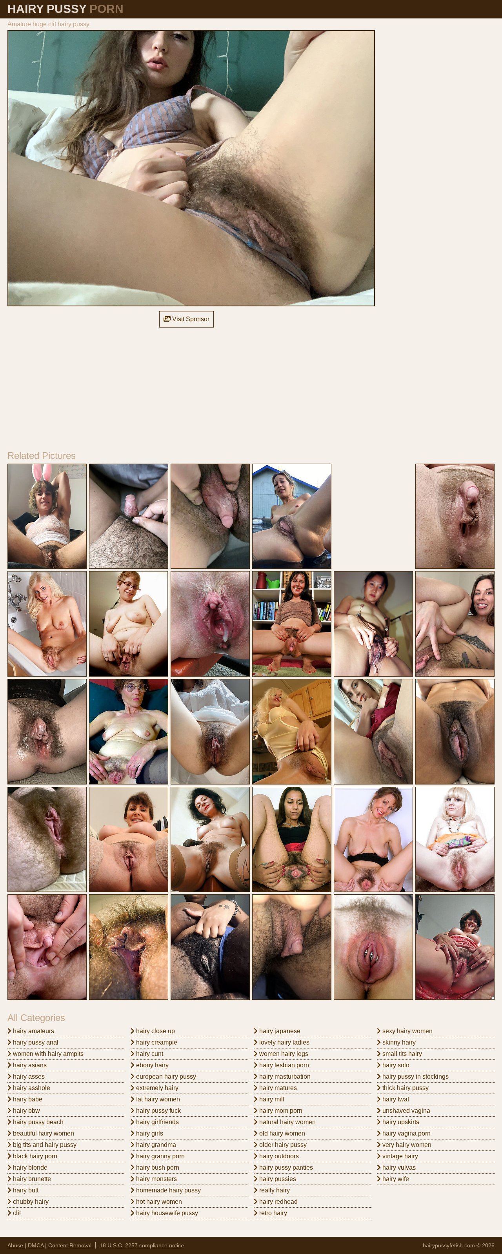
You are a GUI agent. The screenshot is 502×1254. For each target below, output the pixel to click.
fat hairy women (157, 1099)
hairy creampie (156, 1042)
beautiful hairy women (42, 1133)
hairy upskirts (400, 1122)
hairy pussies (277, 1179)
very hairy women (406, 1144)
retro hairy (272, 1213)
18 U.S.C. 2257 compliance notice (142, 1245)
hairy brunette (31, 1179)
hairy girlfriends (157, 1122)
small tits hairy (401, 1053)
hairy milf (271, 1099)
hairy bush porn (157, 1167)
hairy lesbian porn (283, 1065)
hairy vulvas (398, 1167)
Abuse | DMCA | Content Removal (49, 1245)
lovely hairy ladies (283, 1042)
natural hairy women (287, 1122)
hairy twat (395, 1099)
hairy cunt (149, 1053)
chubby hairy (30, 1201)
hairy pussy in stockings (415, 1076)
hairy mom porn (280, 1110)
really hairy (274, 1190)
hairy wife (395, 1179)
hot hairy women (158, 1201)
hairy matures (277, 1088)
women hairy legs (283, 1053)
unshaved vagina (405, 1110)
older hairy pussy (282, 1144)
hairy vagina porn (406, 1133)
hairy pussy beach (37, 1122)
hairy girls (149, 1133)
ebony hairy (152, 1065)
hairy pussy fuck (158, 1110)
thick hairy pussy (405, 1088)
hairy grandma (155, 1144)
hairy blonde (29, 1167)
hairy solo (395, 1065)
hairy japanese (279, 1031)
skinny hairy (398, 1042)
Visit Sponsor (190, 319)
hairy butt (24, 1190)
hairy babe (26, 1099)
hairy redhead (278, 1201)
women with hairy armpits (47, 1053)
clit (16, 1213)
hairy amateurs (32, 1031)
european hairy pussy (165, 1076)
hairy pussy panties (285, 1167)
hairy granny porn (160, 1156)
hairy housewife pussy (166, 1213)
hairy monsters (156, 1179)
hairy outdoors (278, 1156)
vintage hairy (399, 1156)
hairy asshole (30, 1088)
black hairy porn (34, 1156)
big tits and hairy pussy (43, 1144)
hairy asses (28, 1076)
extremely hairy (156, 1088)
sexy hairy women (407, 1031)
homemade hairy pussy (168, 1190)
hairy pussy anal (34, 1042)
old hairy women (281, 1133)
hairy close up (155, 1031)
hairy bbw (25, 1110)
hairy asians (29, 1065)
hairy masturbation (284, 1076)
